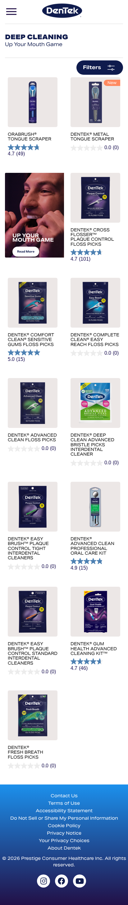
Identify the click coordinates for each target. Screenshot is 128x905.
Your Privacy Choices (64, 840)
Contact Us (64, 795)
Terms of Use (64, 803)
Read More (25, 251)
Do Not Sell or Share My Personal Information (64, 818)
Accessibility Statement (64, 810)
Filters (92, 67)
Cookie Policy (64, 825)
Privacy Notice (64, 833)
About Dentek (64, 848)
